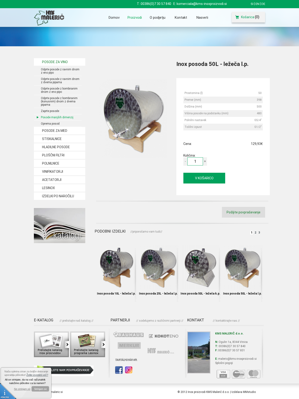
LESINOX (48, 188)
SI (252, 4)
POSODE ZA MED (54, 131)
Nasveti (202, 17)
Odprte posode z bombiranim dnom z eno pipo (59, 90)
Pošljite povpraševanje (243, 212)
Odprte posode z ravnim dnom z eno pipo (60, 71)
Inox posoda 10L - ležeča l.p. (116, 293)
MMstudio (249, 392)
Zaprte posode (50, 111)
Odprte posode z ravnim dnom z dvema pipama (60, 80)
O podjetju (157, 17)
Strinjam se (40, 389)
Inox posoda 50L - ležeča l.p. (242, 293)
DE (263, 4)
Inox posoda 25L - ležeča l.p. (158, 293)
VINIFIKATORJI (52, 171)
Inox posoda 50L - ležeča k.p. (200, 293)
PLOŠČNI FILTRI (53, 155)
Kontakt (181, 17)
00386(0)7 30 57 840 (156, 4)
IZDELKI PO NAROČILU (58, 196)
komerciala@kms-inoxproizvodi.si (202, 4)
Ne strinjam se (22, 389)
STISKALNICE (52, 139)
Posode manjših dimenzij (57, 117)
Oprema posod (50, 123)
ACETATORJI (51, 180)
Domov (114, 17)
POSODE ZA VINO (55, 62)
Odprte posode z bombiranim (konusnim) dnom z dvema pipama (59, 101)
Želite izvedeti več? (37, 375)
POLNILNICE (50, 163)
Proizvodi (135, 17)
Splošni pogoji (224, 363)
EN (257, 4)
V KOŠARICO (204, 178)
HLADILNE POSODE (56, 147)
